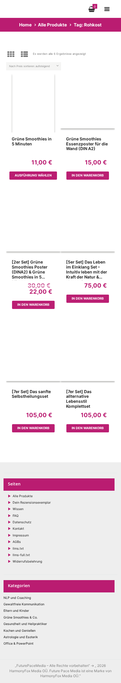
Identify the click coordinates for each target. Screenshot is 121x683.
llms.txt (18, 549)
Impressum (21, 535)
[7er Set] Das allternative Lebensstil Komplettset (79, 399)
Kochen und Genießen (20, 631)
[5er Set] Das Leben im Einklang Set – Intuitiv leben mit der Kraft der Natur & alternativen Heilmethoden (86, 270)
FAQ (16, 516)
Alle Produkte (52, 25)
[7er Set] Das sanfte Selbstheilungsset (31, 394)
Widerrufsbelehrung (27, 561)
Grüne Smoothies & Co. (21, 617)
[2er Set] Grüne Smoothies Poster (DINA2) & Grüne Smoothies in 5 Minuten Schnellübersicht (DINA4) (30, 270)
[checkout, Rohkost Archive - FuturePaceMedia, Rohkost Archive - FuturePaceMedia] (101, 8)
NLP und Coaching (17, 598)
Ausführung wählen (33, 175)
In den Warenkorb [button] (88, 175)
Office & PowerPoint (18, 643)
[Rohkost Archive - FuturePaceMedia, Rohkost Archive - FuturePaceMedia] (33, 103)
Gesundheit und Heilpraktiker (25, 624)
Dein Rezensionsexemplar (32, 502)
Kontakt (18, 529)
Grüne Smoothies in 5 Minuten (32, 141)
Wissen (18, 509)
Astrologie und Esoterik (21, 637)
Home (25, 25)
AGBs (17, 542)
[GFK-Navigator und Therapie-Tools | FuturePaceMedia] (32, 4)
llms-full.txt (21, 555)
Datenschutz (22, 522)
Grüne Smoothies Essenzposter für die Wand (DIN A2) (87, 144)
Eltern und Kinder (16, 611)
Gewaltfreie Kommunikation (24, 604)
